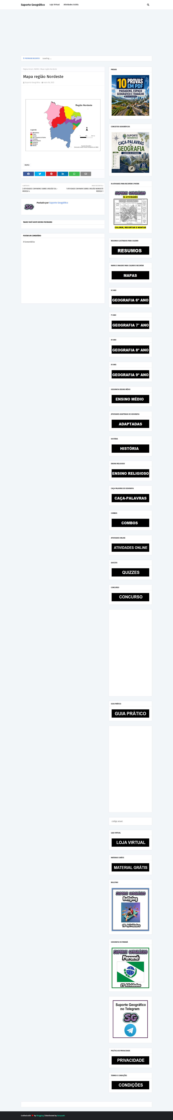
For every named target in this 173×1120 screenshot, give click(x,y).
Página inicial (28, 69)
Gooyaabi (61, 1116)
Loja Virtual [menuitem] (55, 5)
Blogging (40, 1116)
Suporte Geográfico (33, 4)
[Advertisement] (86, 33)
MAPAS (36, 69)
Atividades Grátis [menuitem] (71, 5)
